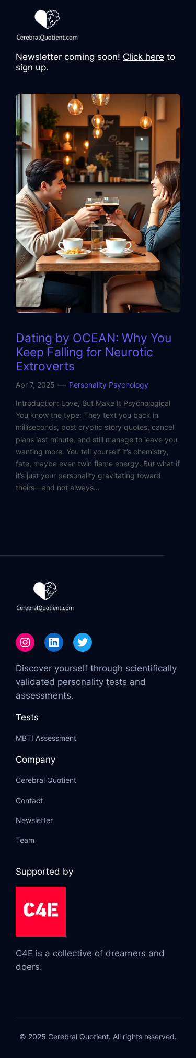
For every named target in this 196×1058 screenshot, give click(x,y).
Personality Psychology (108, 384)
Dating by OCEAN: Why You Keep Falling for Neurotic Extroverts (93, 352)
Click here (143, 57)
